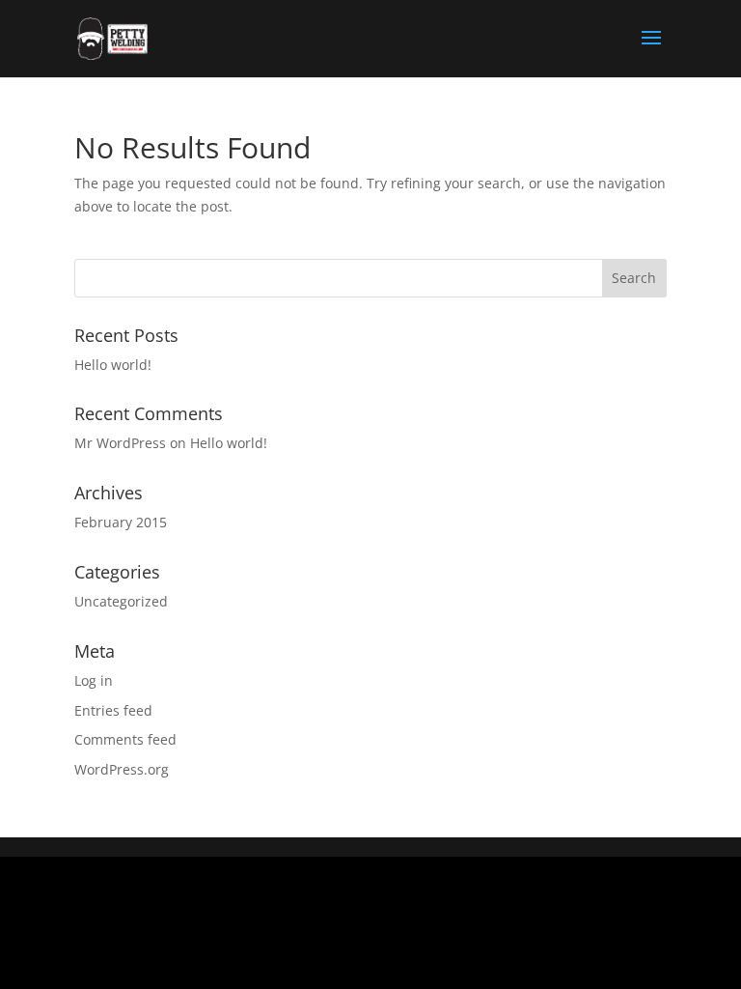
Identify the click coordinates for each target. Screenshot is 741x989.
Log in (93, 680)
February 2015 (120, 522)
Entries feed (113, 710)
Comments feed (125, 739)
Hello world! (112, 364)
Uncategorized (121, 601)
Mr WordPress (120, 443)
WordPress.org (121, 769)
